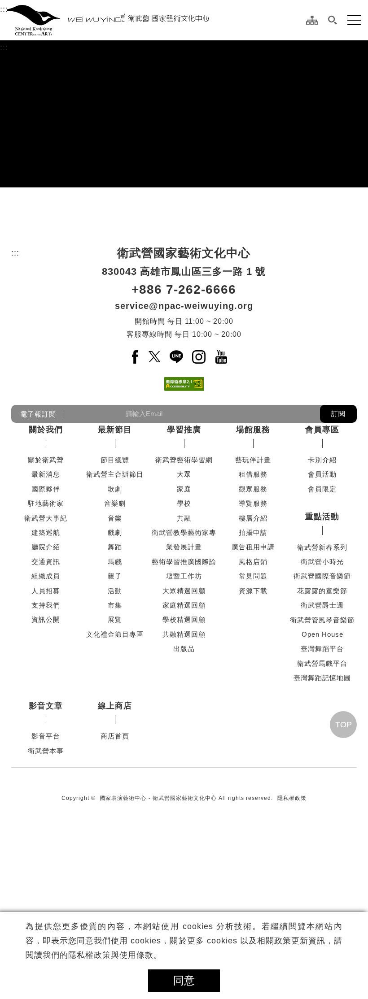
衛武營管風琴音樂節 (322, 620)
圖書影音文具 (114, 823)
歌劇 (115, 489)
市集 (115, 605)
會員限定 (322, 489)
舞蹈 (115, 547)
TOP (343, 811)
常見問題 (253, 576)
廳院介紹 (45, 547)
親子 (115, 576)
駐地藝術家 (46, 503)
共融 (184, 518)
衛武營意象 (115, 751)
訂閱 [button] (338, 413)
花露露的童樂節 (322, 591)
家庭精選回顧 (184, 605)
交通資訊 (45, 561)
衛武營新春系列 (322, 547)
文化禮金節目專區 (115, 634)
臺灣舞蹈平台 (322, 648)
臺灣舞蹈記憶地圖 (322, 678)
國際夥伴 (45, 489)
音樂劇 (115, 503)
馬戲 (115, 561)
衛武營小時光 (322, 561)
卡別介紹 (322, 460)
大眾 (184, 474)
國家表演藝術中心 (123, 885)
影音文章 (46, 705)
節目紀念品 (115, 779)
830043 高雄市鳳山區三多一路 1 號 (184, 271)
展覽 (115, 619)
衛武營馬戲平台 (322, 663)
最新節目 (115, 429)
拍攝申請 (253, 532)
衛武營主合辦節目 (115, 474)
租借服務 (253, 474)
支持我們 (45, 605)
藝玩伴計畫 (253, 460)
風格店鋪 (253, 561)
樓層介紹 (253, 518)
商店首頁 (115, 736)
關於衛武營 (46, 460)
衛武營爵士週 (322, 605)
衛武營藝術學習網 (184, 460)
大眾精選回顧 (184, 591)
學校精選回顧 (184, 619)
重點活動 (322, 516)
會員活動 (322, 474)
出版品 (184, 648)
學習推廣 (184, 429)
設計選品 (115, 838)
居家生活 (115, 794)
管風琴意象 (115, 765)
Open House (322, 634)
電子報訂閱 (38, 413)
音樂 (115, 518)
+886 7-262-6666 (183, 289)
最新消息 (45, 474)
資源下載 (253, 591)
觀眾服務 (253, 489)
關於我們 (46, 429)
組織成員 (45, 576)
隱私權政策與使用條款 (110, 955)
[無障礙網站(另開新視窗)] (184, 384)
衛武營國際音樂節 (322, 576)
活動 (115, 591)
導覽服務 (253, 503)
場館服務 (253, 429)
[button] (332, 20)
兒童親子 (115, 808)
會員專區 (322, 429)
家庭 (184, 489)
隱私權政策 (292, 885)
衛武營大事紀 (45, 518)
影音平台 (45, 736)
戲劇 (115, 532)
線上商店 (115, 705)
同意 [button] (184, 980)
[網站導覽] (312, 20)
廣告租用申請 (253, 547)
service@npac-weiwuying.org (184, 306)
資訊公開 (45, 619)
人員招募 (45, 591)
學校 (184, 503)
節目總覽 (115, 460)
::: (4, 9)
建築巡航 (45, 532)
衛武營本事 (46, 751)
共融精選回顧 (184, 634)
